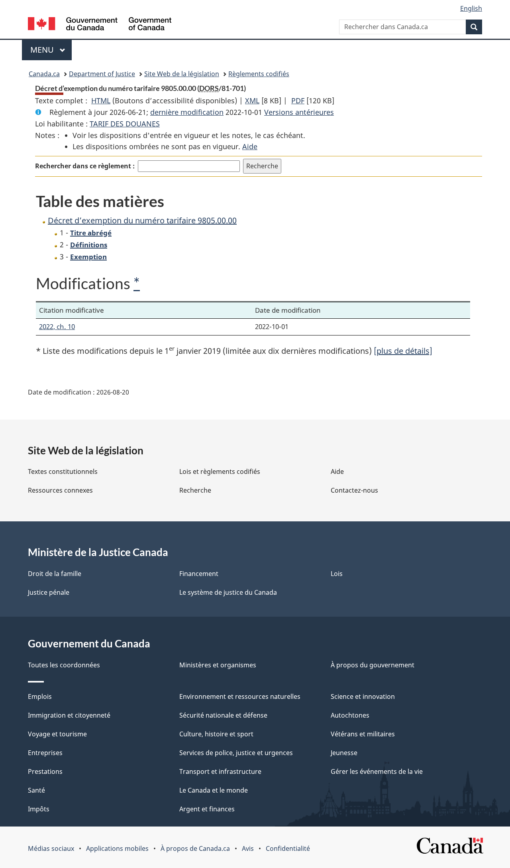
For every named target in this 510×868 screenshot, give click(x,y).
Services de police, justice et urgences (236, 752)
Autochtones (350, 715)
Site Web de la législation (181, 73)
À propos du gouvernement (372, 665)
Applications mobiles (117, 848)
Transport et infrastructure (220, 771)
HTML (100, 100)
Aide (249, 146)
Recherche (195, 490)
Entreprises (45, 752)
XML (252, 100)
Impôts (38, 809)
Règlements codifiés (258, 73)
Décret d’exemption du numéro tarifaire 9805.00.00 (142, 220)
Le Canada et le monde (213, 790)
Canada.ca (44, 73)
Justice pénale (48, 592)
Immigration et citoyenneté (69, 715)
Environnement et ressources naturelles (239, 696)
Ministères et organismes (217, 665)
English (471, 8)
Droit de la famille (54, 573)
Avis (248, 848)
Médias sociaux (51, 848)
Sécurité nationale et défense (223, 715)
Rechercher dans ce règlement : (85, 166)
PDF (297, 100)
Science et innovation (363, 696)
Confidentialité (288, 848)
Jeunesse (344, 752)
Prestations (45, 771)
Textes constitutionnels (63, 471)
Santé (36, 790)
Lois (337, 573)
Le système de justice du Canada (228, 592)
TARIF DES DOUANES (125, 123)
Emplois (40, 696)
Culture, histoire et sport (216, 734)
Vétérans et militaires (363, 734)
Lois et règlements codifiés (219, 471)
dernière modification (187, 112)
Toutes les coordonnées (64, 665)
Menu (51, 49)
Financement (198, 573)
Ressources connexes (60, 490)
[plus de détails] (403, 350)
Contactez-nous (354, 490)
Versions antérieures (299, 112)
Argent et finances (207, 809)
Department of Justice (102, 73)
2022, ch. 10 (57, 326)
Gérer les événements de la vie (377, 771)
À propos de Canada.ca (195, 848)
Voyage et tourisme (57, 734)
